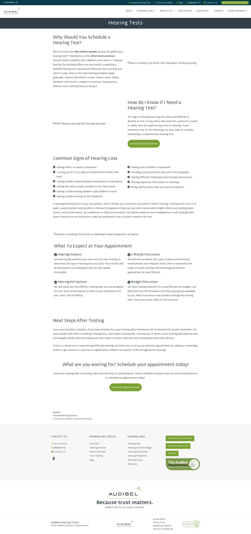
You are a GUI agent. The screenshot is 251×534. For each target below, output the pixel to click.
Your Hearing (236, 11)
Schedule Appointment (144, 143)
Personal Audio (135, 460)
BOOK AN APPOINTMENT (235, 2)
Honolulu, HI (11, 2)
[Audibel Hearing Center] (12, 11)
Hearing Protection (137, 456)
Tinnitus (172, 453)
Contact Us (211, 3)
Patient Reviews (164, 3)
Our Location (60, 444)
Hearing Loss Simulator (180, 438)
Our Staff (94, 444)
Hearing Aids (145, 11)
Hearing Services (98, 448)
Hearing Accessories (138, 452)
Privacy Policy (159, 519)
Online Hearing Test (141, 3)
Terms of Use (159, 522)
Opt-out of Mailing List (163, 529)
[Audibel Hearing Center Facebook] (54, 458)
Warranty (132, 464)
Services (202, 11)
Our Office (185, 11)
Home (129, 11)
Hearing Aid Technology (139, 448)
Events (218, 11)
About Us (166, 11)
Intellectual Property (162, 525)
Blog (181, 3)
